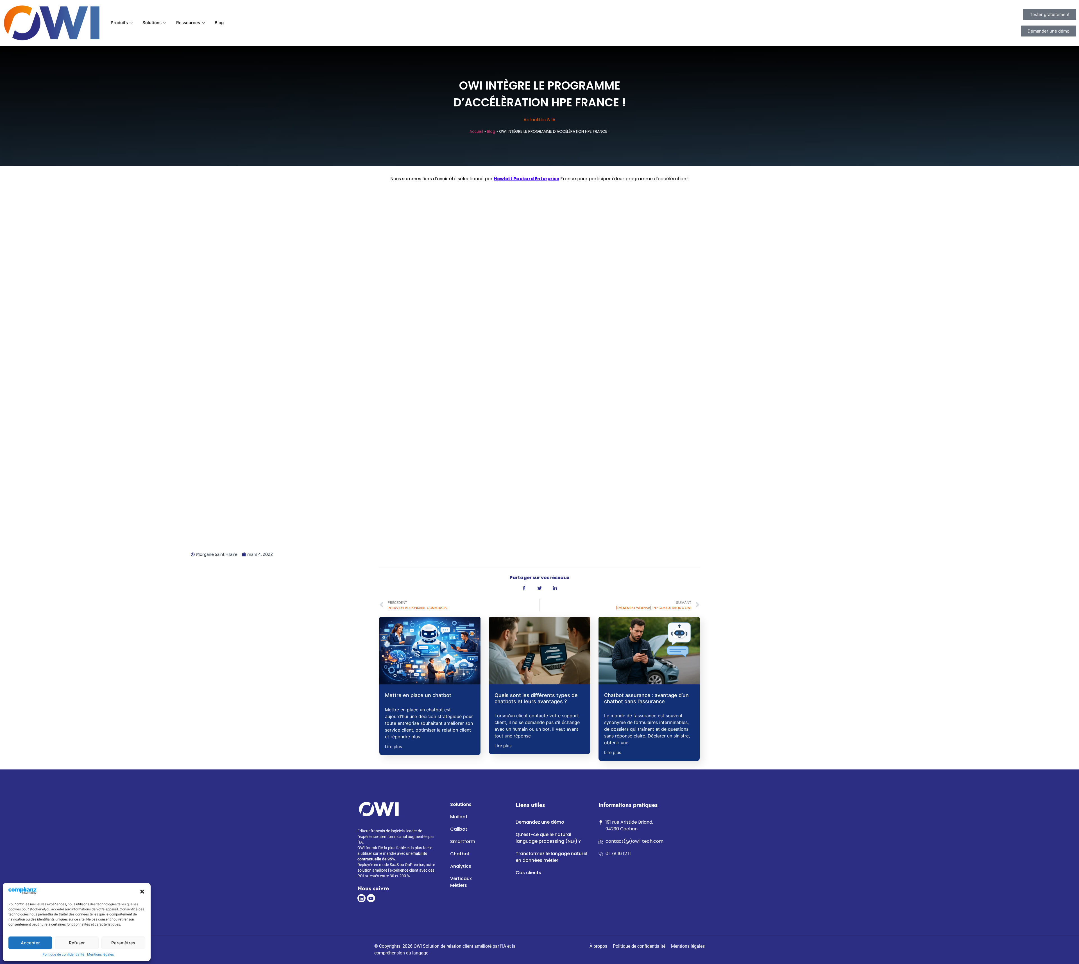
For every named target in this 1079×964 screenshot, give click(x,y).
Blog (219, 22)
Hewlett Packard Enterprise (526, 178)
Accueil (476, 131)
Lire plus (393, 746)
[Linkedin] (361, 898)
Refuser (77, 942)
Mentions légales (100, 954)
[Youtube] (371, 898)
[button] (142, 891)
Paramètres (123, 942)
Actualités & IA (539, 119)
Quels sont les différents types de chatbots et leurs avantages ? (536, 698)
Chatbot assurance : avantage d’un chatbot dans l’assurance (646, 698)
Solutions (152, 22)
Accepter (30, 942)
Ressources (188, 22)
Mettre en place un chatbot (418, 695)
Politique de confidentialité (63, 954)
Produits (119, 22)
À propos (598, 946)
